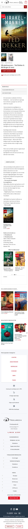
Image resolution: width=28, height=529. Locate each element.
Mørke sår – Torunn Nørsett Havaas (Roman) (17, 269)
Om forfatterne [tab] (6, 93)
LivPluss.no (15, 488)
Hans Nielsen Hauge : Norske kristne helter (20, 313)
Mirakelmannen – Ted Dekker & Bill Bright (7, 226)
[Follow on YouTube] (17, 509)
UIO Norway (15, 481)
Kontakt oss (15, 467)
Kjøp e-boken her (8, 71)
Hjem (2, 62)
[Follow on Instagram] (14, 509)
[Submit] (25, 6)
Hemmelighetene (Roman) (7, 312)
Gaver (15, 485)
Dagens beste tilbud (14, 446)
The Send (15, 475)
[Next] (24, 32)
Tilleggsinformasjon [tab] (8, 89)
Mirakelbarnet (8, 235)
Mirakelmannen (9, 236)
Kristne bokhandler (14, 449)
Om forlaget (15, 458)
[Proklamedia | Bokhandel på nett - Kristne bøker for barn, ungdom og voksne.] (14, 2)
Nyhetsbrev (15, 443)
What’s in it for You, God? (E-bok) (7, 343)
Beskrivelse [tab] (5, 86)
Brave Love (14, 478)
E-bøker (15, 491)
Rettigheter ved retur (15, 440)
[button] (2, 2)
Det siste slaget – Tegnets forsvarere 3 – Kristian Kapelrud (6, 269)
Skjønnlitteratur (8, 62)
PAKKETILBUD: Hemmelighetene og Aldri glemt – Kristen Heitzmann (21, 336)
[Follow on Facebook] (11, 509)
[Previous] (3, 32)
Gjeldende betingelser (15, 461)
